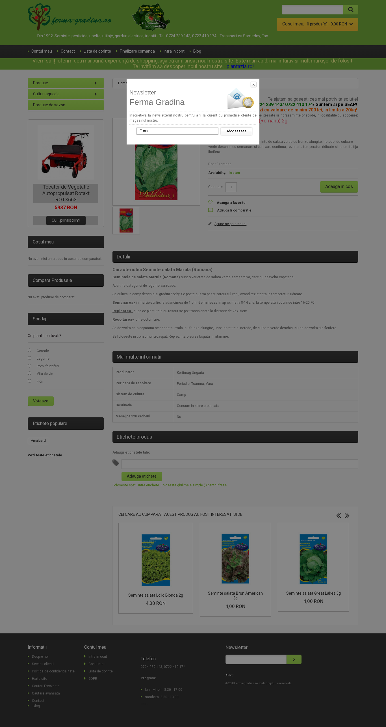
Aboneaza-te (236, 131)
